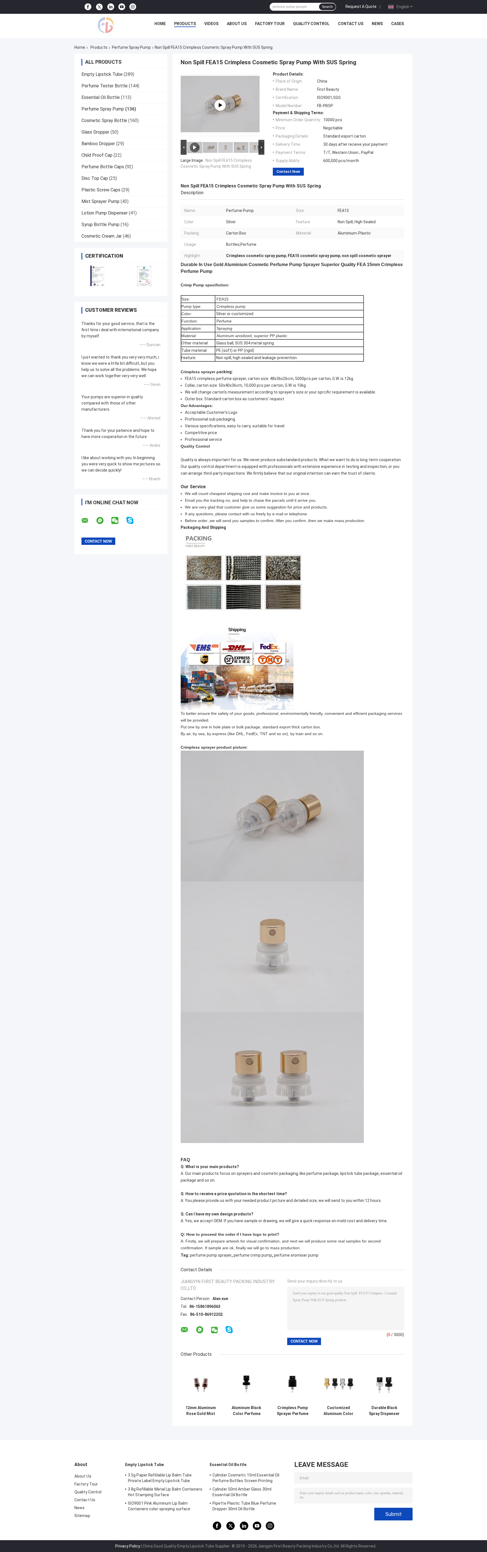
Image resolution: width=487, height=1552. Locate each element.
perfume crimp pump (253, 1255)
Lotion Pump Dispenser (104, 213)
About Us (237, 23)
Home (160, 23)
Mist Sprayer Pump (100, 201)
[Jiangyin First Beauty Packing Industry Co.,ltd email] (88, 520)
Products (185, 23)
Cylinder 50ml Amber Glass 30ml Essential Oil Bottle (241, 1492)
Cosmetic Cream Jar (101, 236)
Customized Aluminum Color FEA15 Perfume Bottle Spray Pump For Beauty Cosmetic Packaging (338, 1410)
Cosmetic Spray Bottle (104, 120)
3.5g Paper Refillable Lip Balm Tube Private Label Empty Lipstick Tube (160, 1478)
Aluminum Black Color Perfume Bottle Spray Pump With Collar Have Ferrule (247, 1410)
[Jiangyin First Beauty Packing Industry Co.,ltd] (106, 25)
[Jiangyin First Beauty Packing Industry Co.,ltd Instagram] (133, 6)
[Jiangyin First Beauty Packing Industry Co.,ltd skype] (133, 520)
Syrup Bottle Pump (100, 224)
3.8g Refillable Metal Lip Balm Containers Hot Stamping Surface (165, 1492)
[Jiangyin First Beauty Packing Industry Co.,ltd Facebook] (88, 6)
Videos (211, 23)
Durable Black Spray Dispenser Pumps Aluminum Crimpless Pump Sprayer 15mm (384, 1410)
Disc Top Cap (94, 178)
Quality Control (311, 23)
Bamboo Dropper (98, 143)
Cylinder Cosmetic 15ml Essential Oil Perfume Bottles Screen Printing (246, 1478)
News (377, 23)
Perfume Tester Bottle (104, 86)
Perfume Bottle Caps (102, 166)
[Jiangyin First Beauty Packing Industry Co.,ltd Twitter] (99, 7)
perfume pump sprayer (211, 1255)
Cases (397, 23)
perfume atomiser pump (296, 1255)
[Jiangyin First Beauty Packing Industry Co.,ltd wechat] (118, 520)
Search (327, 7)
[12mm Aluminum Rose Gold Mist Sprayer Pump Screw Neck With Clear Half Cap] (200, 1383)
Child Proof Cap (96, 155)
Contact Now (288, 171)
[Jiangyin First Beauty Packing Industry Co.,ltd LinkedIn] (111, 6)
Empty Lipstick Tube (102, 74)
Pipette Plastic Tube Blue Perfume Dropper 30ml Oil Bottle (244, 1506)
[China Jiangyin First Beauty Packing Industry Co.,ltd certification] (97, 276)
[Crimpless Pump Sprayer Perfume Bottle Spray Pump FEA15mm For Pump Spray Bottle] (292, 1383)
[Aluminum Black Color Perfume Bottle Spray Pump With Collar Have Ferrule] (246, 1383)
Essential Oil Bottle (100, 97)
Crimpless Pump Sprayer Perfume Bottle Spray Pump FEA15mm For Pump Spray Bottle (292, 1410)
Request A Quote (361, 6)
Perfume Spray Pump (131, 47)
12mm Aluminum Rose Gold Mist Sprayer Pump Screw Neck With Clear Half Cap (200, 1410)
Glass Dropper (95, 132)
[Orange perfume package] (220, 105)
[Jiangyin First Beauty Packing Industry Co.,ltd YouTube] (122, 6)
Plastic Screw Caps (100, 190)
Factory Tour (270, 23)
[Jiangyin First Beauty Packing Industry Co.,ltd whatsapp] (103, 520)
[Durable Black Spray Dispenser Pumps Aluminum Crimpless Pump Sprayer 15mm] (384, 1383)
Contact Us (350, 23)
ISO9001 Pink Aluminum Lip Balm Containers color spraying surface (159, 1506)
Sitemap (82, 1515)
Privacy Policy (127, 1546)
